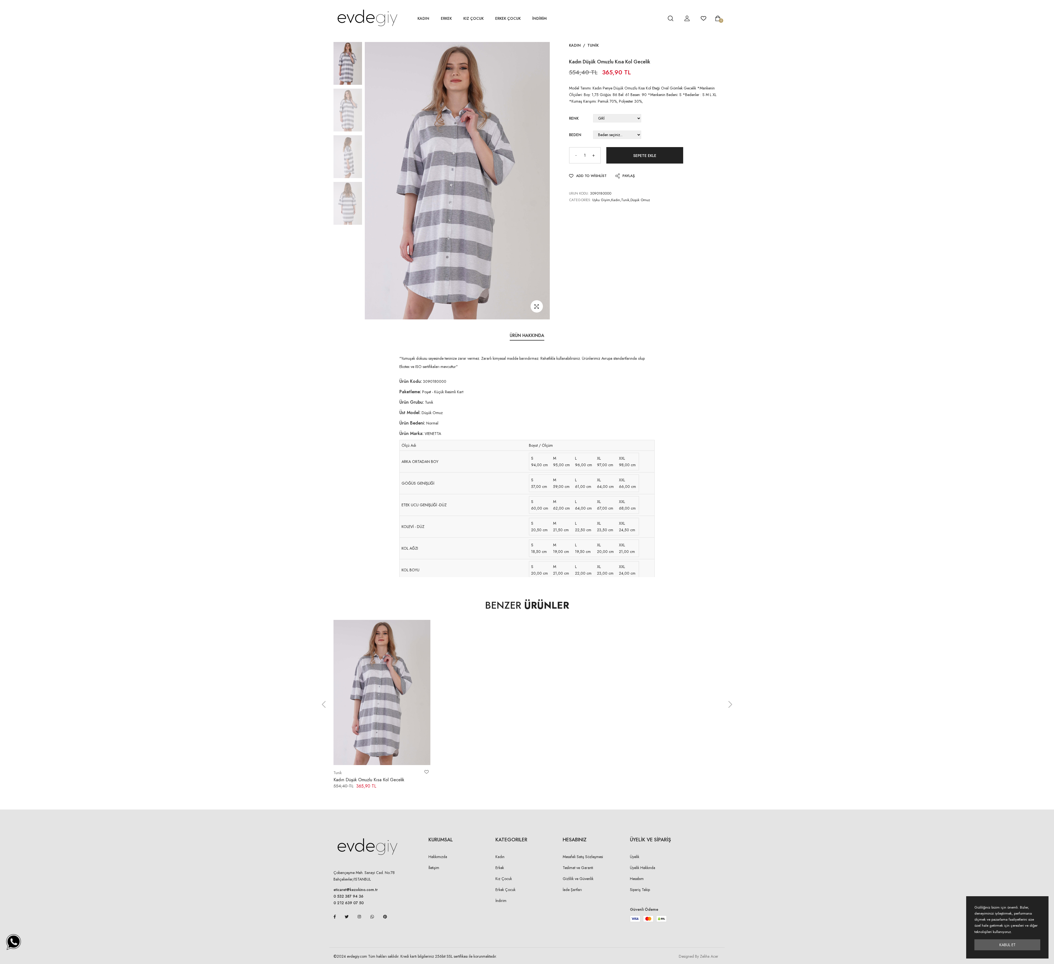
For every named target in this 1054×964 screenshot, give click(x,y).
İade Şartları (572, 889)
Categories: (580, 200)
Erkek (446, 18)
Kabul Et (1007, 945)
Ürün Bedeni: (412, 423)
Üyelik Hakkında (642, 867)
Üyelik (634, 856)
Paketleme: (410, 392)
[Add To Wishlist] (426, 771)
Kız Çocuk (473, 18)
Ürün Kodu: (410, 381)
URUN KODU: (579, 193)
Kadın (423, 18)
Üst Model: (410, 412)
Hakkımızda (437, 856)
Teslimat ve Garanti (578, 867)
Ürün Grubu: (411, 402)
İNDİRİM (539, 18)
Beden (575, 134)
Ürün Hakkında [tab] (527, 335)
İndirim (500, 900)
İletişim (433, 867)
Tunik (593, 45)
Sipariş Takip (640, 889)
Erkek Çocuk (508, 18)
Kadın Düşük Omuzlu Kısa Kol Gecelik (368, 780)
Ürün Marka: (411, 433)
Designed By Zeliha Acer (698, 956)
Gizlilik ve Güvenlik (578, 878)
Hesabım (637, 878)
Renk (574, 118)
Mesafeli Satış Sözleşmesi (583, 856)
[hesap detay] (657, 18)
